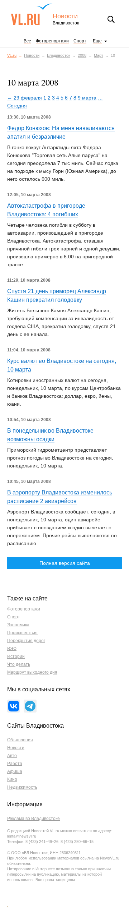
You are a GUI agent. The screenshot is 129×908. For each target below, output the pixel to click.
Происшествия (22, 632)
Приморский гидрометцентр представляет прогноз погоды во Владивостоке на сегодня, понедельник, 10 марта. (60, 458)
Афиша (14, 771)
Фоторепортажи (52, 40)
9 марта (87, 98)
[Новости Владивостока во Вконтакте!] (13, 706)
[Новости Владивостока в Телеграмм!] (30, 706)
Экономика (18, 624)
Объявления (20, 739)
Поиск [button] (111, 19)
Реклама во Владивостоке (33, 818)
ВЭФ (11, 648)
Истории (16, 656)
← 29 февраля (24, 98)
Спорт (79, 40)
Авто (12, 755)
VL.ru (32, 14)
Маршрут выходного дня (32, 672)
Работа (14, 763)
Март (98, 55)
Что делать (18, 664)
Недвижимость (22, 787)
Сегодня (17, 106)
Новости (65, 16)
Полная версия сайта (64, 563)
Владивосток (58, 55)
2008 (82, 55)
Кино (12, 779)
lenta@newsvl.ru (21, 836)
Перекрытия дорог (26, 640)
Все (27, 40)
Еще (97, 40)
